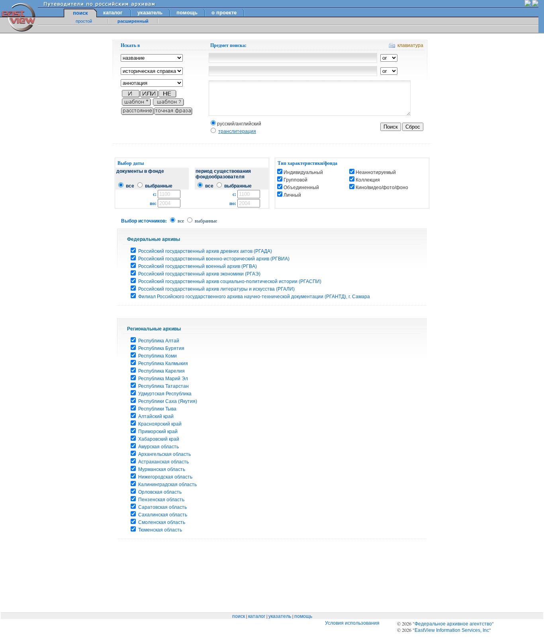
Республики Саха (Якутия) (167, 401)
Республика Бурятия (161, 348)
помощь (187, 13)
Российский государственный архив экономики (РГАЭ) (199, 274)
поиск (238, 616)
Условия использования (352, 623)
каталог (112, 13)
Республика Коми (157, 356)
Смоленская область (161, 522)
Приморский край (158, 431)
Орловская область (160, 492)
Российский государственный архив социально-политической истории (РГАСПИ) (229, 281)
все (130, 186)
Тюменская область (160, 530)
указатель (149, 13)
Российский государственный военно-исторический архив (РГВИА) (214, 259)
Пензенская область (161, 499)
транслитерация (237, 131)
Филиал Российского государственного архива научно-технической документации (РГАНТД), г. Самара (254, 296)
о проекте (224, 13)
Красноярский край (160, 424)
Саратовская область (162, 507)
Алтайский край (156, 416)
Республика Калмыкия (163, 363)
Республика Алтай (158, 341)
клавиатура (410, 45)
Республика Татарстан (163, 386)
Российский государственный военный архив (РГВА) (197, 266)
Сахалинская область (162, 515)
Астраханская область (163, 462)
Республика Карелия (161, 371)
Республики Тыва (157, 409)
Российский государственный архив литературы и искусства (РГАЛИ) (216, 289)
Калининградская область (167, 484)
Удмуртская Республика (165, 394)
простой (84, 21)
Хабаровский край (158, 439)
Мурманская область (161, 469)
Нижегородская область (165, 477)
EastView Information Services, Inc (452, 630)
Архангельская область (164, 454)
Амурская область (158, 446)
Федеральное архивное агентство (453, 624)
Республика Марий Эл (163, 378)
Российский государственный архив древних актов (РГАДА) (205, 251)
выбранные (158, 186)
